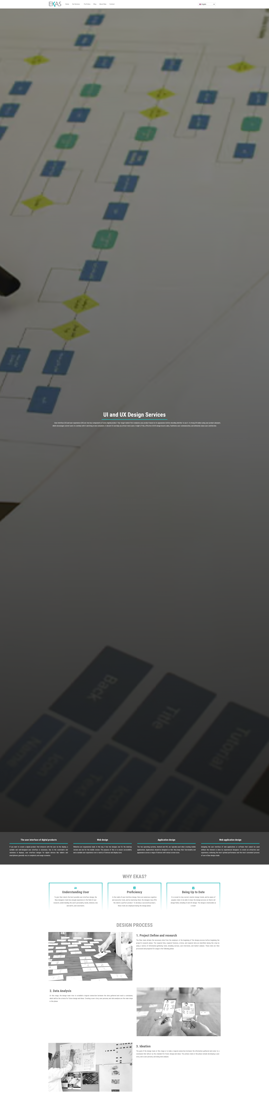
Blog (95, 4)
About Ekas (102, 4)
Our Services (76, 4)
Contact (112, 4)
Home (67, 4)
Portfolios (87, 4)
